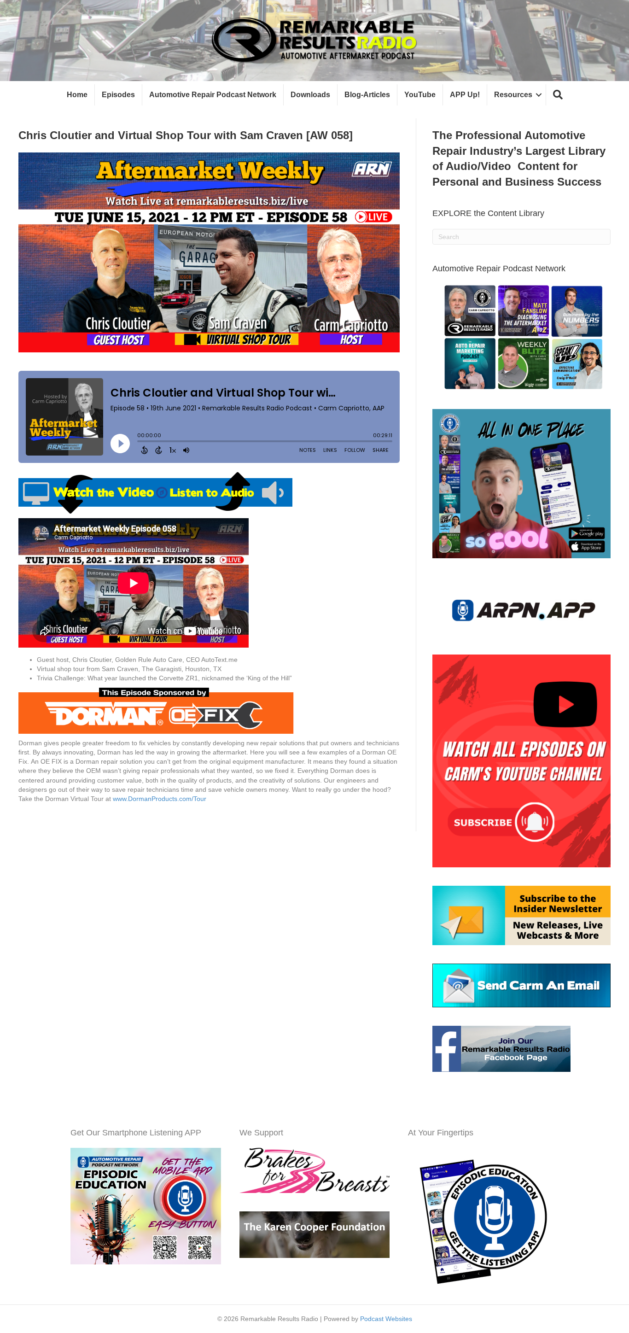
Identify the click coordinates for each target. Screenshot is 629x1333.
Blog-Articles (367, 95)
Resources (513, 95)
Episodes (118, 95)
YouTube (420, 95)
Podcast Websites (386, 1318)
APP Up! (465, 95)
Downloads (310, 95)
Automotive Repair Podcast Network (212, 95)
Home (77, 95)
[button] (558, 95)
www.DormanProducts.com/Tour (158, 798)
